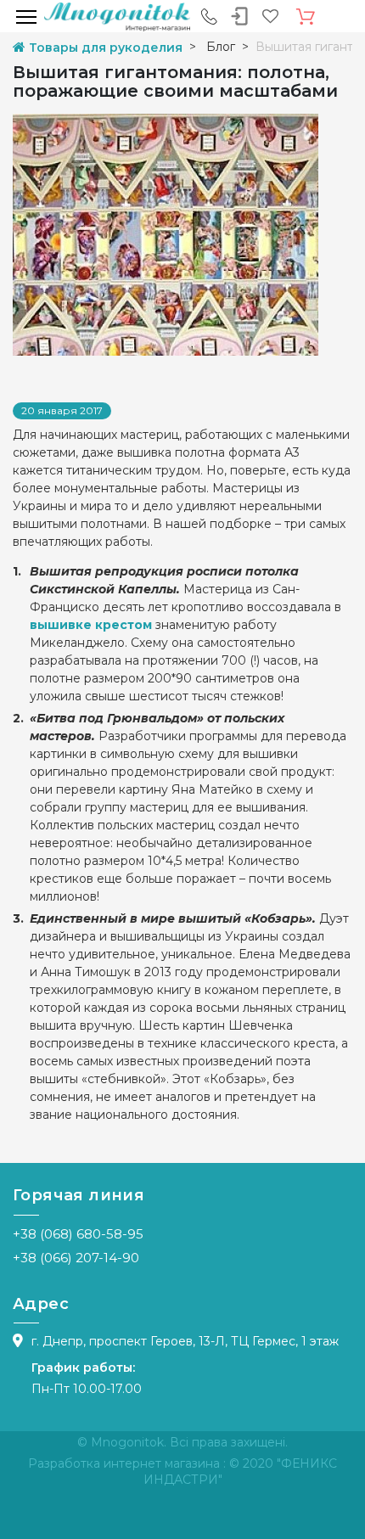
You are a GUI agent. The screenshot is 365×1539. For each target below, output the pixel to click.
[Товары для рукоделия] (117, 16)
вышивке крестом (91, 624)
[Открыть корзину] (305, 17)
